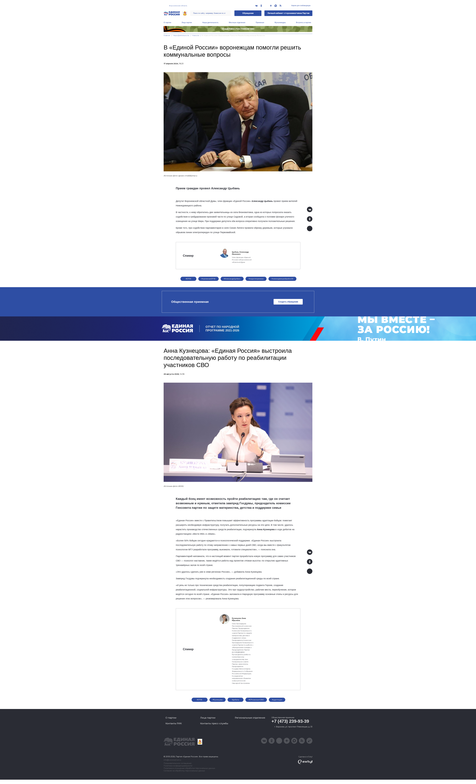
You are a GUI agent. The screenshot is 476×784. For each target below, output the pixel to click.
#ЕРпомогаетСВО (256, 700)
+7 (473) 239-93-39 (290, 721)
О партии (167, 22)
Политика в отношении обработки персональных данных (189, 768)
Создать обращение (288, 302)
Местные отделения (237, 22)
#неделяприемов (256, 279)
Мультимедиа (280, 22)
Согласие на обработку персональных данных (184, 771)
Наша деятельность (210, 22)
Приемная (260, 22)
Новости (195, 35)
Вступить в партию (303, 22)
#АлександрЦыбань (232, 279)
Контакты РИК (173, 723)
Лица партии (187, 22)
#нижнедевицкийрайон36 (282, 279)
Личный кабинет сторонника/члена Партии (288, 13)
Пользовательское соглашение (178, 763)
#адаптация (277, 700)
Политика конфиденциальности (178, 766)
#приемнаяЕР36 (208, 279)
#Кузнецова (218, 700)
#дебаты (235, 700)
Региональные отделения (250, 717)
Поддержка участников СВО (238, 29)
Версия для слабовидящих (301, 5)
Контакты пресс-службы (214, 723)
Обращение (248, 13)
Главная (167, 35)
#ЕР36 (188, 279)
